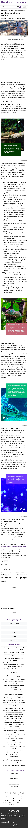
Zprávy (13, 793)
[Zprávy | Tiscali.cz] (6, 2)
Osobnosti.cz (17, 797)
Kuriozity (14, 628)
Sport (17, 793)
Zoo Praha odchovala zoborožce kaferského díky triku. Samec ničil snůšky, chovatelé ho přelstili (14, 716)
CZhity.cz (5, 803)
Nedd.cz (23, 799)
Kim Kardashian (14, 784)
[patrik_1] (14, 137)
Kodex (12, 822)
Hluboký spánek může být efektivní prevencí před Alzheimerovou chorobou (14, 670)
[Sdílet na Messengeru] (5, 569)
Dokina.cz (20, 801)
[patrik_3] (14, 402)
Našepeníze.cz (13, 803)
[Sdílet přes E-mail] (9, 569)
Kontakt (5, 822)
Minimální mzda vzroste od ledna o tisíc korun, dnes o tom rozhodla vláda (21, 576)
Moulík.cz (7, 801)
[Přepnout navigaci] (20, 2)
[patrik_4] (14, 493)
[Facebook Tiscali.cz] (11, 825)
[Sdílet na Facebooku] (2, 569)
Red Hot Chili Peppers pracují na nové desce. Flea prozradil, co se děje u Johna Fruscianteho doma (14, 664)
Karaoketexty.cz (7, 799)
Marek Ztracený (14, 789)
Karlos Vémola (14, 786)
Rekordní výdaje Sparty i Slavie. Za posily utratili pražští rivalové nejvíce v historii (14, 730)
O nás (9, 822)
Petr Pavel (14, 776)
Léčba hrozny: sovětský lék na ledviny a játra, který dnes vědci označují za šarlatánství (14, 685)
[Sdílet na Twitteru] (7, 569)
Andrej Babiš (14, 773)
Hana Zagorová (14, 778)
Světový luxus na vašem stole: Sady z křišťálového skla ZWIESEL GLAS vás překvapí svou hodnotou (14, 760)
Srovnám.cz (21, 803)
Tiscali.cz (7, 793)
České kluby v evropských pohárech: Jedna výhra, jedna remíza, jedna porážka (6, 578)
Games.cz (12, 795)
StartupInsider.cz (14, 804)
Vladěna (9, 6)
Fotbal (14, 632)
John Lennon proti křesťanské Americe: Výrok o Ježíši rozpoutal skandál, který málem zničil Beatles (14, 696)
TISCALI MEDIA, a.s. (13, 821)
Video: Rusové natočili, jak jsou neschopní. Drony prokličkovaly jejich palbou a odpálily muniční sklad (14, 710)
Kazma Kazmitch (14, 781)
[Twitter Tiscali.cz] (14, 825)
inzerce (6, 561)
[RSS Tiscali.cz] (17, 825)
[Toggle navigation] (25, 2)
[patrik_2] (14, 317)
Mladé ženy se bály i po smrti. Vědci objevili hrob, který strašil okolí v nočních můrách (14, 654)
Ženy (21, 793)
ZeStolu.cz (9, 797)
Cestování (5, 795)
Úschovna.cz (16, 799)
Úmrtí (14, 636)
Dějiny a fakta (14, 641)
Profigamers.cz (20, 795)
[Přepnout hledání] (18, 2)
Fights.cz (14, 801)
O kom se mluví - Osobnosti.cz (14, 770)
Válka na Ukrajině (14, 623)
